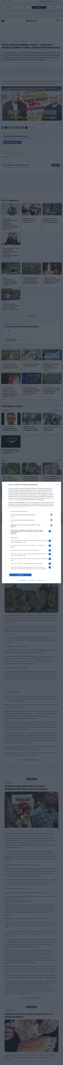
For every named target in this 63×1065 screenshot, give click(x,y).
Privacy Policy (40, 580)
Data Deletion (23, 580)
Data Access (31, 580)
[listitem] (31, 511)
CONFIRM (20, 574)
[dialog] (31, 532)
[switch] (51, 515)
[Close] (58, 484)
